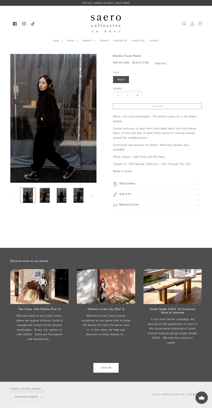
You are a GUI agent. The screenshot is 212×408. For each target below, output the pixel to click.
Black (121, 79)
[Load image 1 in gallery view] (27, 195)
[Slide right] (91, 195)
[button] (58, 41)
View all (106, 367)
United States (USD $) (26, 397)
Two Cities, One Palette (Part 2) (39, 309)
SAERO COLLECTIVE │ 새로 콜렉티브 (181, 394)
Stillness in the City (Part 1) (106, 309)
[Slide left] (14, 195)
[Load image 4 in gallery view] (78, 195)
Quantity (117, 88)
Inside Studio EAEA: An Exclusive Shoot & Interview (172, 311)
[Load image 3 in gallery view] (61, 195)
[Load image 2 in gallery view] (44, 195)
